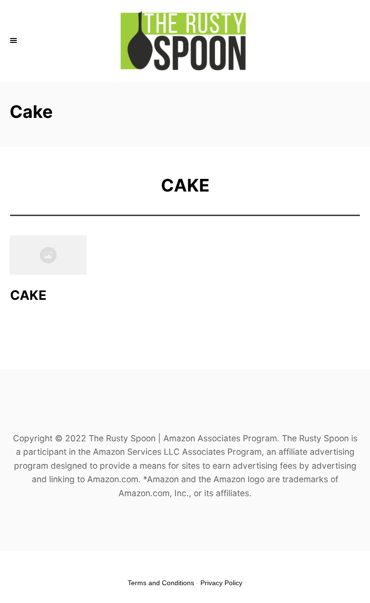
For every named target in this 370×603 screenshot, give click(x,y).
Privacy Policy (221, 583)
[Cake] (48, 255)
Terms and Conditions (161, 583)
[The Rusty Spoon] (185, 41)
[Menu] (14, 41)
